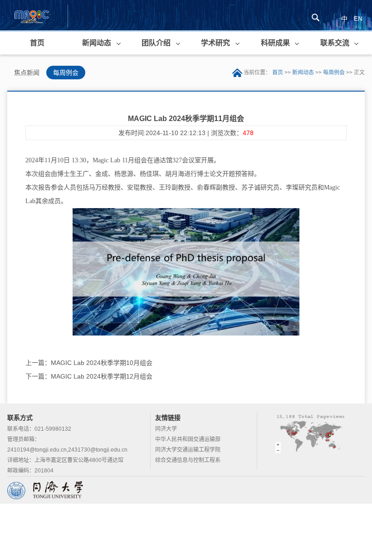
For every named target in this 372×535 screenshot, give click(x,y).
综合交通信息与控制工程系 (187, 460)
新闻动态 (96, 43)
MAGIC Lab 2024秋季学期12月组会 (101, 376)
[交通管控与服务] (31, 15)
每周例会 (65, 72)
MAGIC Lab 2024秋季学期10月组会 (101, 362)
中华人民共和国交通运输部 (187, 439)
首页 (37, 43)
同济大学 (166, 429)
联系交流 (334, 43)
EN (358, 18)
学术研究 (215, 43)
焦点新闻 (26, 72)
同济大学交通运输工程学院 (187, 450)
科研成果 (275, 43)
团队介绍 (156, 43)
